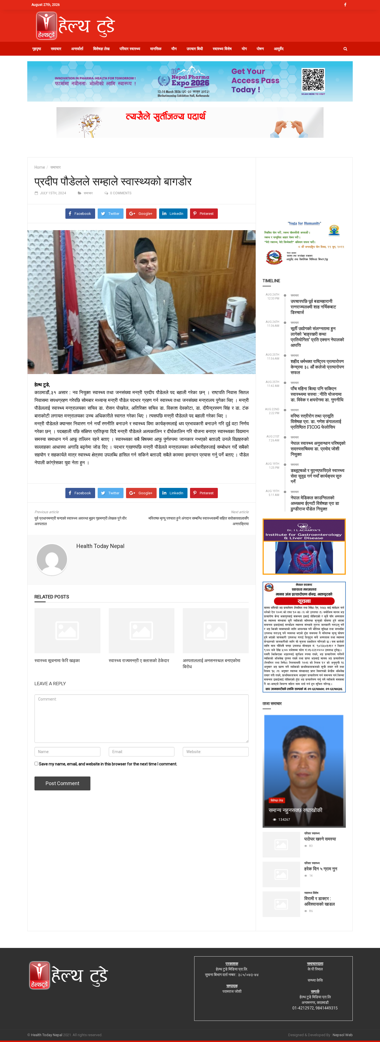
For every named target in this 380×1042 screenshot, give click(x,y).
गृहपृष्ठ (36, 48)
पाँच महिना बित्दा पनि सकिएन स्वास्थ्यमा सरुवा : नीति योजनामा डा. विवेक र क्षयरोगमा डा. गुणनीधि (317, 393)
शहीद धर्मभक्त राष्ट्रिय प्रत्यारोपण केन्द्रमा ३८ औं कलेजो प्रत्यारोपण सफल (317, 366)
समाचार (56, 48)
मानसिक (155, 48)
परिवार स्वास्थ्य (130, 48)
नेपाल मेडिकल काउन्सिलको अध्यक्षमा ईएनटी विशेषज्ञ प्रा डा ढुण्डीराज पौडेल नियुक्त (315, 503)
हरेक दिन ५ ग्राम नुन (320, 868)
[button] (345, 49)
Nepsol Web (343, 1035)
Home (39, 167)
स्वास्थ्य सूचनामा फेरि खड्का (57, 660)
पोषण (260, 48)
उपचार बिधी (195, 48)
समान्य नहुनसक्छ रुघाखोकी (295, 810)
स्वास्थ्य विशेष (222, 48)
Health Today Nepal (100, 546)
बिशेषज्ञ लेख (101, 48)
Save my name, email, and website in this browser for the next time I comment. (108, 764)
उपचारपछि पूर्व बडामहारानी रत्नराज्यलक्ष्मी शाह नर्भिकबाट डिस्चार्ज (313, 306)
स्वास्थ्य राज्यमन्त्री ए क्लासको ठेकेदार (139, 660)
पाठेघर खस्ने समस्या (320, 839)
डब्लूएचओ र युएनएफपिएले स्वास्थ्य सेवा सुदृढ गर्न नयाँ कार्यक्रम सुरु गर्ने (317, 475)
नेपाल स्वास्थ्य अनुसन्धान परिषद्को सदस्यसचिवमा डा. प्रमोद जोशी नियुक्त (318, 448)
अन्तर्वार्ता (77, 48)
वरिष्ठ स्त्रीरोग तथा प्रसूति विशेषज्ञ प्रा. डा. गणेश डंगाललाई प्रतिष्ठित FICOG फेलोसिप (316, 421)
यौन (174, 48)
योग (244, 48)
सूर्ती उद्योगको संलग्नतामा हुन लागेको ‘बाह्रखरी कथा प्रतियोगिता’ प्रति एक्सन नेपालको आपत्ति (317, 336)
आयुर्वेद (278, 48)
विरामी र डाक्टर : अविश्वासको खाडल (319, 901)
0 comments (120, 193)
